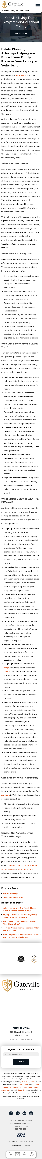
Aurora (24, 1082)
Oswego (36, 1087)
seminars (5, 795)
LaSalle (36, 1084)
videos (7, 671)
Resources (13, 1141)
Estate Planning (10, 893)
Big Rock (31, 1082)
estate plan (21, 75)
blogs (6, 667)
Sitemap (27, 1145)
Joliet (20, 1084)
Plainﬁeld (23, 1087)
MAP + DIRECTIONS (21, 1039)
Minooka (6, 1087)
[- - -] (37, 6)
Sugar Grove (22, 1090)
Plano (30, 1087)
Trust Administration (13, 897)
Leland (25, 1084)
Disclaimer (16, 1145)
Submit (21, 1062)
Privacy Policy (26, 1141)
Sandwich (5, 1090)
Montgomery (14, 1087)
